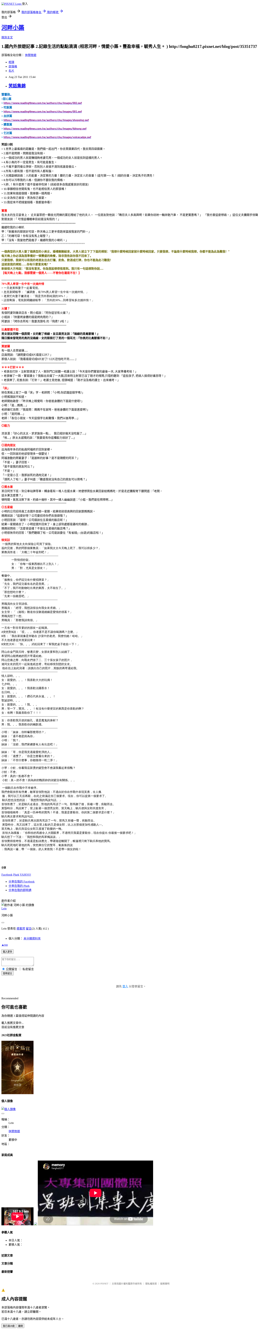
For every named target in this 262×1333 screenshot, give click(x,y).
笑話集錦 (17, 85)
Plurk (16, 874)
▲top (4, 944)
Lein (4, 908)
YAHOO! (25, 874)
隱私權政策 (151, 1283)
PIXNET (104, 1283)
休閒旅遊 (30, 55)
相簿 (11, 62)
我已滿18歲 (9, 1326)
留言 (29, 928)
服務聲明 (164, 1283)
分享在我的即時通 (20, 890)
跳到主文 (7, 37)
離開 (20, 1326)
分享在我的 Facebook (22, 881)
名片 (11, 70)
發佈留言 (7, 973)
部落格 (13, 66)
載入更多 (7, 951)
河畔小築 (12, 27)
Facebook (6, 874)
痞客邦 (21, 928)
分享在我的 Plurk (19, 885)
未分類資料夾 (32, 938)
